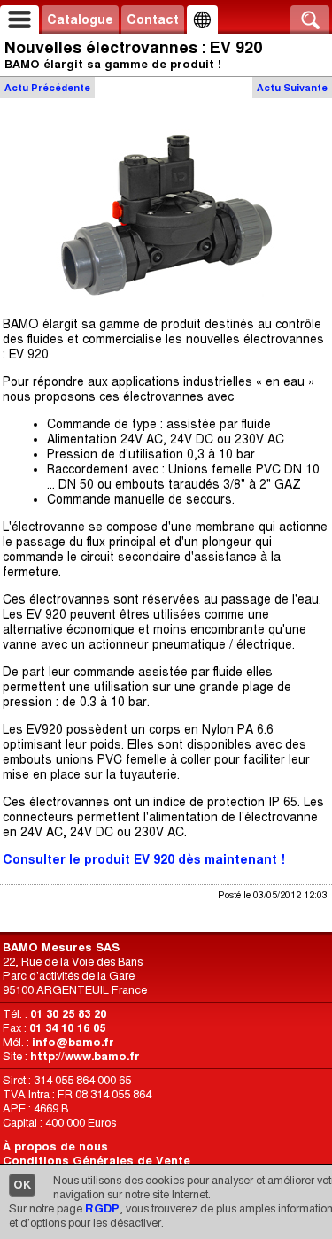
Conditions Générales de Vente (96, 1160)
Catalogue (80, 19)
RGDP (102, 1208)
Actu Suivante (292, 87)
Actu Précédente (47, 87)
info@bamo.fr (73, 1042)
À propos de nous (55, 1146)
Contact (153, 19)
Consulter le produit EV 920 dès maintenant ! (144, 859)
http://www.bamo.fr (85, 1056)
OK (22, 1184)
